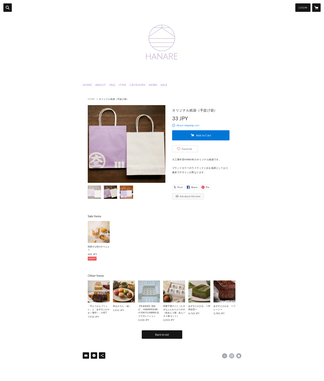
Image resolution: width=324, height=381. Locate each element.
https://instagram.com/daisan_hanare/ (231, 355)
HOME (87, 84)
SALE (164, 84)
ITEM (122, 84)
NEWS (153, 84)
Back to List (162, 334)
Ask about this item (190, 196)
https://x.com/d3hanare (224, 355)
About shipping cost (188, 125)
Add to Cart (203, 135)
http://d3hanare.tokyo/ (238, 355)
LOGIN (303, 7)
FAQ (112, 84)
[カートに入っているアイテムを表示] (316, 7)
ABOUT (100, 84)
